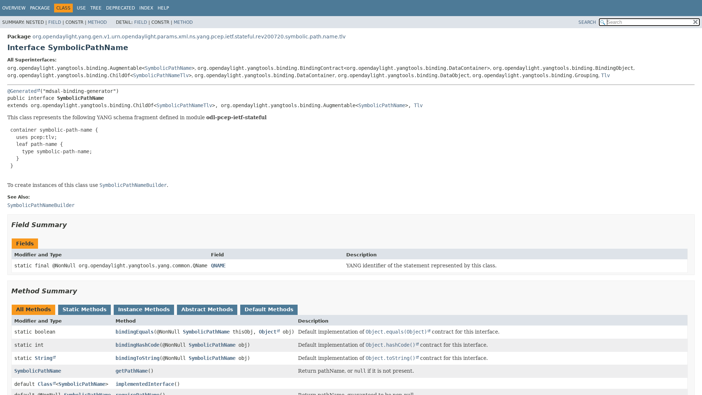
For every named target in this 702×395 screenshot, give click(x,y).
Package (40, 8)
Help (163, 8)
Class (45, 384)
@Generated (22, 91)
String (43, 358)
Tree (96, 8)
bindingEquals (135, 332)
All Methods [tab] (33, 309)
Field (54, 22)
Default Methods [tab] (269, 309)
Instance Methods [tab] (144, 309)
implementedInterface (145, 384)
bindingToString (137, 358)
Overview (14, 8)
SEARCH (587, 22)
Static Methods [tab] (84, 309)
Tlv (605, 75)
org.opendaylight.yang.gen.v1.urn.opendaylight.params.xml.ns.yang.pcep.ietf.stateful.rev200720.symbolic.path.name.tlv (189, 37)
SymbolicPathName (168, 68)
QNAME (218, 265)
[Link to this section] (72, 225)
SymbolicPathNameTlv (161, 75)
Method (97, 22)
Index (146, 8)
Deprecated (120, 8)
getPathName (132, 371)
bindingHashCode (137, 345)
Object (267, 332)
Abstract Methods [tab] (207, 309)
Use (81, 8)
